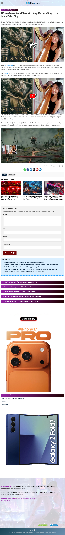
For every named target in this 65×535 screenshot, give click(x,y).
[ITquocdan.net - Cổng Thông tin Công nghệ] (32, 3)
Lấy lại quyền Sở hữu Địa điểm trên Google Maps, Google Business (24, 262)
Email (5, 237)
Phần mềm (5, 404)
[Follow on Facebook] (29, 530)
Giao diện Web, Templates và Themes (13, 398)
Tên (4, 229)
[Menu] (2, 3)
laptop (4, 401)
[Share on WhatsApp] (24, 169)
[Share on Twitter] (31, 169)
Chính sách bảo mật (50, 532)
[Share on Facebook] (27, 169)
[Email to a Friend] (34, 169)
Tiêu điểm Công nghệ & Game (10, 10)
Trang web (6, 244)
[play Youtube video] (32, 96)
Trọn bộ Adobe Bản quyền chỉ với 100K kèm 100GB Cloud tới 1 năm (24, 271)
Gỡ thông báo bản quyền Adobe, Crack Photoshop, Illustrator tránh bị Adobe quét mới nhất (31, 264)
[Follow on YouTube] (36, 530)
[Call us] (32, 530)
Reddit (6, 73)
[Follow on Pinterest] (34, 530)
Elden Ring (12, 174)
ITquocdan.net (28, 532)
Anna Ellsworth (9, 65)
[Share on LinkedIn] (40, 169)
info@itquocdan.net (11, 501)
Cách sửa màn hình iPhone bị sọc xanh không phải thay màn (22, 267)
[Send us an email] (30, 530)
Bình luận (6, 214)
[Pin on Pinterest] (37, 169)
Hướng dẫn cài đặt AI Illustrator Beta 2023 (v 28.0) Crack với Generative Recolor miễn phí (30, 269)
